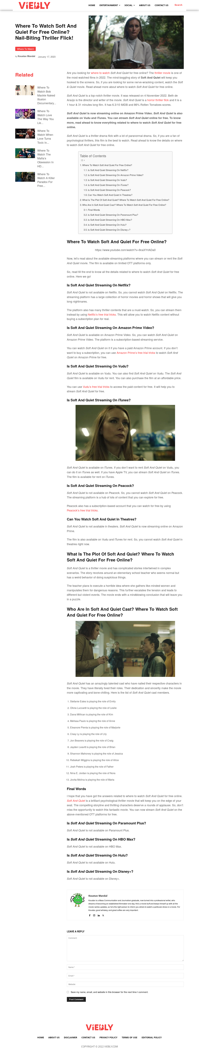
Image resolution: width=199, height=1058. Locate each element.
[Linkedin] (98, 914)
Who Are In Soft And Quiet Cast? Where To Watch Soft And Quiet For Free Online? (124, 204)
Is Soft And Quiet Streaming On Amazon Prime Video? (116, 175)
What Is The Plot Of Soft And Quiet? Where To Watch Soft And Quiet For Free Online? (125, 199)
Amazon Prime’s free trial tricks (135, 353)
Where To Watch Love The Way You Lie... (45, 117)
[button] (179, 5)
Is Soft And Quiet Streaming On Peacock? (109, 190)
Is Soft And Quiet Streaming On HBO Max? (110, 219)
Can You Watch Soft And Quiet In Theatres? (110, 194)
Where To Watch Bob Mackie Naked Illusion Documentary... (46, 95)
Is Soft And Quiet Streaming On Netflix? (108, 170)
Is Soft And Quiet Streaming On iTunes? (108, 185)
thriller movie (162, 73)
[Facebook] (89, 914)
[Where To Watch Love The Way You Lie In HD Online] (25, 114)
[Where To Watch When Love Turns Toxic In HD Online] (25, 134)
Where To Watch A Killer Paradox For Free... (46, 180)
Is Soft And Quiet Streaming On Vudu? (107, 180)
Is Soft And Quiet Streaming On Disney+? (109, 229)
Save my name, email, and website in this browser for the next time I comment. (109, 992)
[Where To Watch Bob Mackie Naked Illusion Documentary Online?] (25, 90)
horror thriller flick (158, 100)
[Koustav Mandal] (77, 905)
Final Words (94, 209)
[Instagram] (94, 914)
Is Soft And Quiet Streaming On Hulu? (107, 224)
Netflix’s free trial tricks (102, 314)
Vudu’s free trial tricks (96, 387)
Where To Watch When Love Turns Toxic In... (45, 136)
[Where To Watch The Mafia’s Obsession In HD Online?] (25, 153)
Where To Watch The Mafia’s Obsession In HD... (45, 158)
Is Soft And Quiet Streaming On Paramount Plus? (113, 214)
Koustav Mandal (26, 56)
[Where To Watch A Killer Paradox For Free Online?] (25, 177)
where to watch (100, 73)
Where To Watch (25, 48)
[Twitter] (103, 914)
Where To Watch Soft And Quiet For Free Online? (107, 165)
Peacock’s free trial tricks (82, 510)
